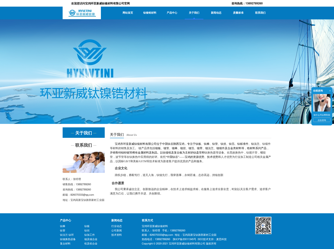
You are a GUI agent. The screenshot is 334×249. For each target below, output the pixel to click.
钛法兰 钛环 (67, 234)
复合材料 (65, 243)
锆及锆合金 (90, 243)
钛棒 (62, 226)
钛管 (62, 230)
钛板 (87, 226)
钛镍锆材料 (149, 12)
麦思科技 (221, 239)
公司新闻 (116, 230)
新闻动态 (216, 12)
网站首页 (128, 12)
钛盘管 (197, 152)
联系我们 (260, 12)
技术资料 (116, 234)
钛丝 (87, 230)
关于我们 (194, 12)
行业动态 (116, 226)
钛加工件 (89, 234)
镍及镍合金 (90, 239)
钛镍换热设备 (68, 239)
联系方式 (146, 220)
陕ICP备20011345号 (184, 239)
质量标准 (238, 12)
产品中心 (172, 12)
